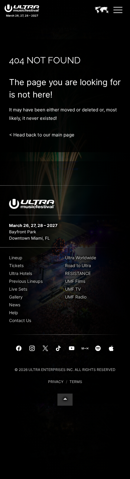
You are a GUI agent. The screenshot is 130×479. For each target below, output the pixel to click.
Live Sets (18, 289)
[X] (45, 348)
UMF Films (75, 281)
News (14, 304)
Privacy (55, 381)
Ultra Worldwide (80, 257)
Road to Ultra (78, 265)
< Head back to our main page (41, 135)
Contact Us (20, 320)
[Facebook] (19, 348)
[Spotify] (98, 348)
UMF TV (73, 289)
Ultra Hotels (20, 273)
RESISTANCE (78, 273)
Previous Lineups (26, 281)
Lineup (15, 257)
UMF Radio (75, 296)
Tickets (16, 265)
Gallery (16, 296)
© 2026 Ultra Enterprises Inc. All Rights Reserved (65, 369)
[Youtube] (71, 348)
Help (13, 312)
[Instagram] (32, 348)
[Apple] (111, 348)
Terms (76, 381)
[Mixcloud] (85, 348)
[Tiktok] (58, 348)
